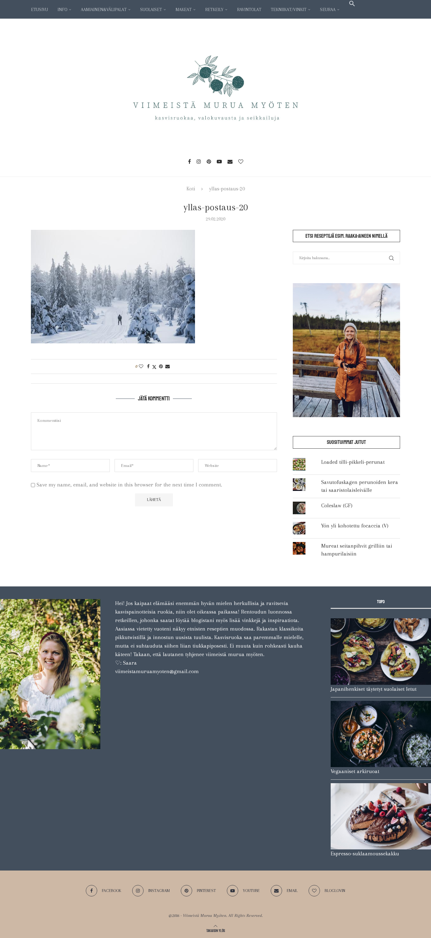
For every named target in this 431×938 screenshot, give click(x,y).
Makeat (183, 9)
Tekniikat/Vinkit (288, 9)
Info (62, 9)
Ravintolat (249, 9)
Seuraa (327, 9)
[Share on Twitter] (154, 366)
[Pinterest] (209, 161)
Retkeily (214, 9)
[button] (352, 3)
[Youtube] (219, 161)
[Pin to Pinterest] (161, 366)
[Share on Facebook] (148, 366)
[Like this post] (141, 366)
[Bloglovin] (240, 161)
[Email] (230, 161)
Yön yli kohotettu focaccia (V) (354, 525)
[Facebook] (189, 161)
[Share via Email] (167, 366)
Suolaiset (151, 9)
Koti (190, 189)
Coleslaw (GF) (336, 505)
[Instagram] (199, 161)
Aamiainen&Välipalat (104, 9)
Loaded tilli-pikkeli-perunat (353, 462)
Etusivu (39, 9)
